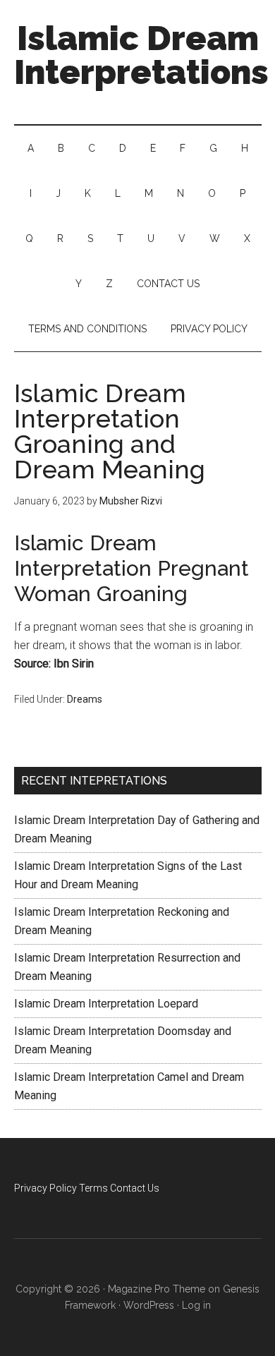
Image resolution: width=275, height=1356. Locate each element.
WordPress (148, 1305)
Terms (93, 1188)
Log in (196, 1305)
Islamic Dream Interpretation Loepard (106, 1003)
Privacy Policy (45, 1188)
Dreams (84, 699)
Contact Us (134, 1188)
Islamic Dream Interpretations (141, 55)
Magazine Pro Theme (156, 1289)
